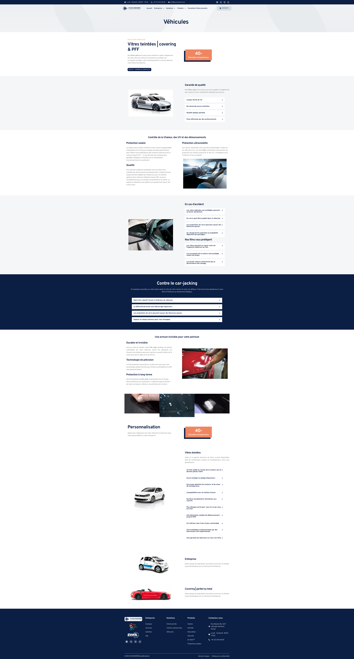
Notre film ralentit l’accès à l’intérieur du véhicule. (153, 300)
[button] (205, 99)
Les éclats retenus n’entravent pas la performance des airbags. (200, 263)
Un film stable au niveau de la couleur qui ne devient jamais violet (203, 471)
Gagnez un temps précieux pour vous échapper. (152, 319)
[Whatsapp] (228, 2)
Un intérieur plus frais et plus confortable (202, 523)
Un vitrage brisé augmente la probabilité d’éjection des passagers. (202, 234)
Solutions (169, 8)
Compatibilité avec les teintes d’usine (201, 493)
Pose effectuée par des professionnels (201, 119)
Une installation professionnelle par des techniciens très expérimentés (201, 531)
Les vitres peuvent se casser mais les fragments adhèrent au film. (201, 246)
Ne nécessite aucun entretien (198, 106)
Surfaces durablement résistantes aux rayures (201, 500)
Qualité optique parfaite (195, 113)
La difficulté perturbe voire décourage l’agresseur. (153, 307)
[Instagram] (224, 2)
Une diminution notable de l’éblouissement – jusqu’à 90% (203, 516)
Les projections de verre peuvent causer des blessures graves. (203, 226)
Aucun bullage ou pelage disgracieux (200, 478)
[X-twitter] (221, 2)
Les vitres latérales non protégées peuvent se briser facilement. (203, 211)
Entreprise (158, 8)
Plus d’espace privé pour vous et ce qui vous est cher (203, 508)
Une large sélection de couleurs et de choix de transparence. (203, 485)
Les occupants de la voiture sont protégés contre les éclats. (202, 254)
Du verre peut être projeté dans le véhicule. (203, 218)
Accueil (149, 8)
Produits (180, 8)
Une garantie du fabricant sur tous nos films (203, 538)
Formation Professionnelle (197, 8)
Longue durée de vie (194, 100)
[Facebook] (217, 2)
